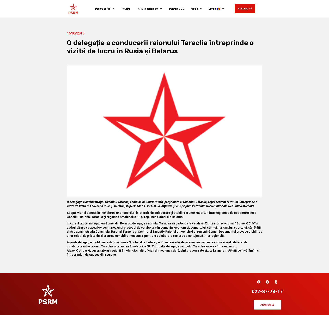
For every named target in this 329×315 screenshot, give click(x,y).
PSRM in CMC (176, 8)
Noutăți (125, 8)
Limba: (213, 8)
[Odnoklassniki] (275, 281)
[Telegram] (267, 281)
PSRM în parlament (147, 8)
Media (194, 8)
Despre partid (103, 8)
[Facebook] (258, 281)
